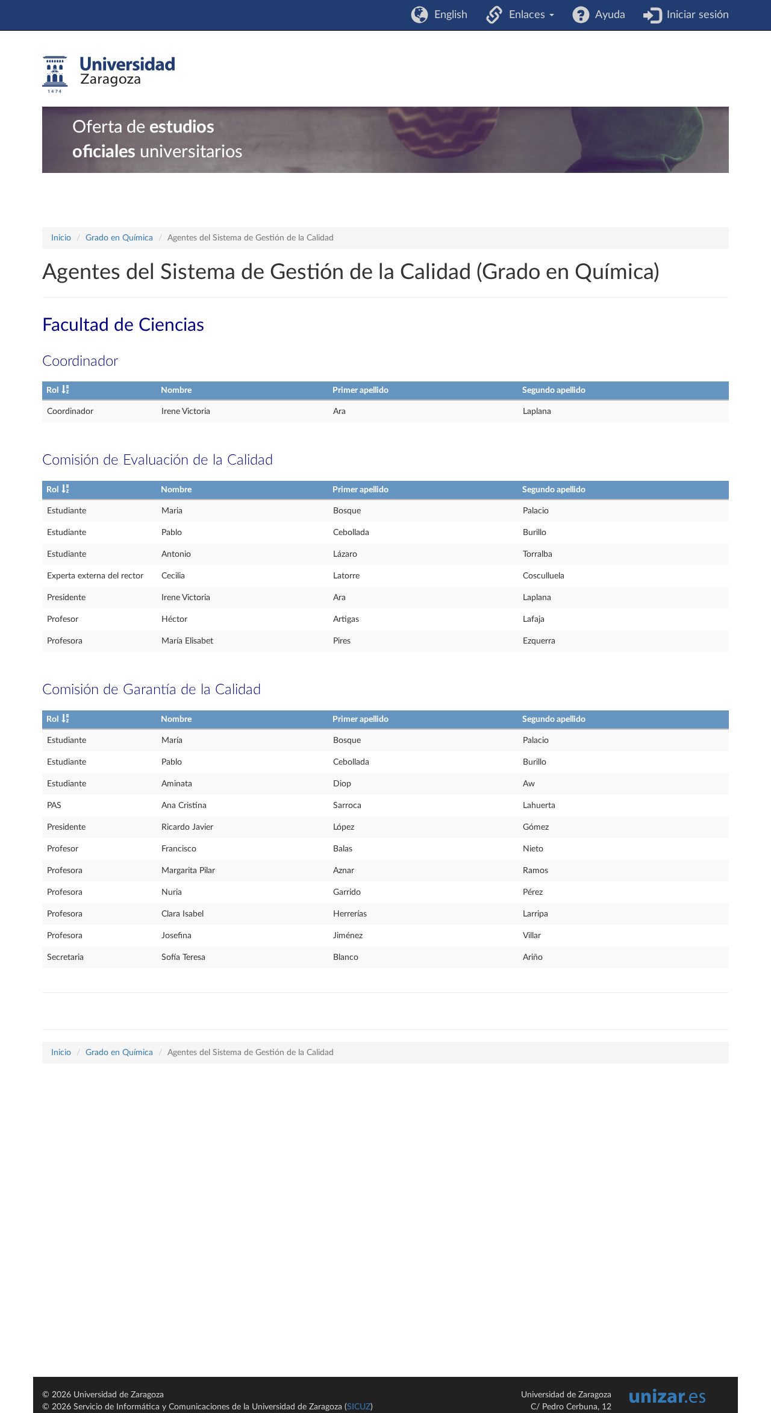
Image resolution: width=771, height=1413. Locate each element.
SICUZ (358, 1407)
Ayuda (607, 15)
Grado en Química (119, 238)
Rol (52, 390)
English (447, 15)
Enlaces (525, 15)
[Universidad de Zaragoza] (108, 74)
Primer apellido (360, 390)
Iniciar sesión (695, 15)
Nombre (176, 390)
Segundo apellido (553, 390)
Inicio (61, 238)
